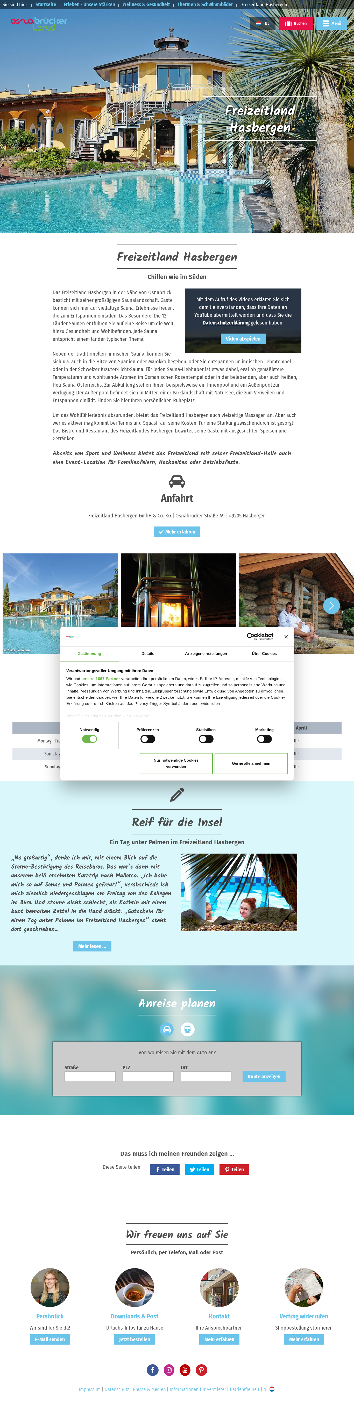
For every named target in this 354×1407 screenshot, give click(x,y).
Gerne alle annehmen (251, 763)
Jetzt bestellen (134, 1339)
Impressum (90, 1389)
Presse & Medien (149, 1389)
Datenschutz (117, 1389)
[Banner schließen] (286, 636)
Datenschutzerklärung (226, 323)
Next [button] (331, 605)
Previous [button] (22, 605)
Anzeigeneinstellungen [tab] (206, 654)
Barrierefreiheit (244, 1389)
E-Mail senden (50, 1339)
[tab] (166, 1029)
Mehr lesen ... (92, 946)
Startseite (46, 5)
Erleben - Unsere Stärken (89, 5)
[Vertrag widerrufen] (304, 1287)
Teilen (168, 1169)
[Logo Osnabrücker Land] (39, 24)
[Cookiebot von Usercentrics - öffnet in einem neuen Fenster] (250, 636)
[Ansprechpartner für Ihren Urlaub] (219, 1287)
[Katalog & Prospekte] (134, 1287)
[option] (59, 606)
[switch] (147, 739)
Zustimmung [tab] (89, 654)
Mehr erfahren (180, 532)
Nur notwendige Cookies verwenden (176, 763)
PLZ (126, 1067)
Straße (72, 1067)
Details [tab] (147, 654)
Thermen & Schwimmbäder (205, 5)
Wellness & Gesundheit (146, 5)
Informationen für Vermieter (198, 1389)
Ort (184, 1067)
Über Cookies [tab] (264, 654)
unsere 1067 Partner (100, 679)
